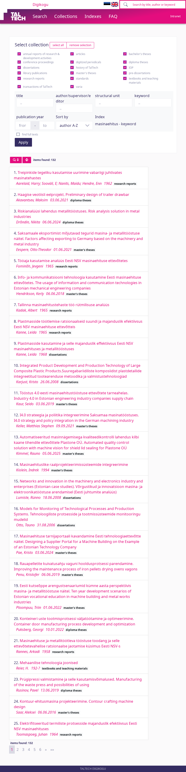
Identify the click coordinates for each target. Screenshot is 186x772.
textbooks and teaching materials (143, 81)
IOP (131, 68)
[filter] (16, 160)
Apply (23, 142)
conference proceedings (38, 62)
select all (58, 45)
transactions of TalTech (37, 87)
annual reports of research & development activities (41, 56)
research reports (33, 78)
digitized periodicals (88, 62)
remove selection (80, 45)
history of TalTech (87, 68)
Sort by (62, 116)
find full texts (30, 134)
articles (80, 54)
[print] (26, 160)
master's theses (86, 73)
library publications (35, 73)
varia (79, 87)
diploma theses (138, 62)
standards (82, 78)
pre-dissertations (139, 73)
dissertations (31, 68)
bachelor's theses (140, 54)
